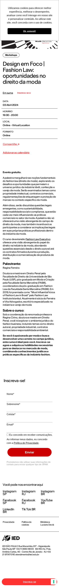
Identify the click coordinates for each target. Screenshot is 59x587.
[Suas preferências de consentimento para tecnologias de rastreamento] (54, 582)
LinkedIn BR (8, 510)
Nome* (10, 394)
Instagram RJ (28, 492)
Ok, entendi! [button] (29, 31)
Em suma (8, 92)
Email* (10, 424)
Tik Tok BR (29, 509)
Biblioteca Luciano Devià (47, 523)
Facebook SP (9, 501)
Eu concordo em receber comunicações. (30, 435)
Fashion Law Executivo (38, 239)
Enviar (29, 452)
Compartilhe (10, 144)
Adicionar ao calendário (16, 152)
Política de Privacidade (26, 443)
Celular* (11, 414)
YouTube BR (46, 501)
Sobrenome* (13, 404)
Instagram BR (47, 492)
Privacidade (8, 522)
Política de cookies (26, 523)
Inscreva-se (29, 581)
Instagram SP (9, 492)
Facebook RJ (28, 501)
